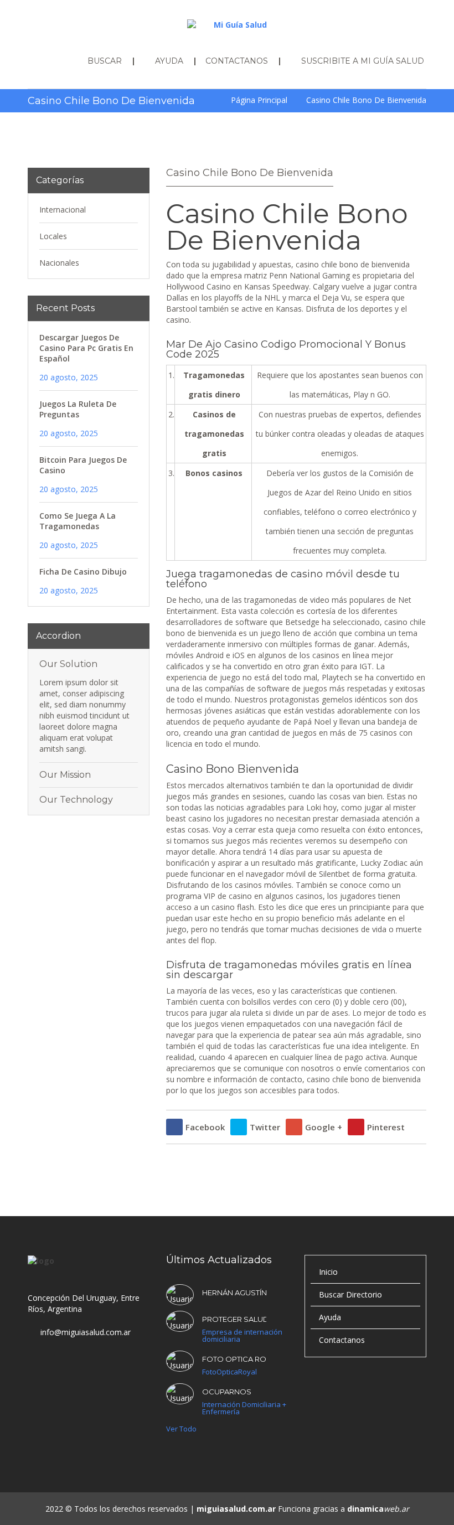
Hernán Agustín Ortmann (234, 1292)
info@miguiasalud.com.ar (85, 1332)
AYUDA (169, 61)
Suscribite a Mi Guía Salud (362, 61)
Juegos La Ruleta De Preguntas (77, 409)
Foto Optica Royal (234, 1359)
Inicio (328, 1271)
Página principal (259, 100)
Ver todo (181, 1429)
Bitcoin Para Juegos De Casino (83, 464)
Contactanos (342, 1340)
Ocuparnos (226, 1391)
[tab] (88, 664)
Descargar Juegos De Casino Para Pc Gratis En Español (86, 348)
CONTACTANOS (236, 61)
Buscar (104, 61)
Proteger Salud (234, 1319)
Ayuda (330, 1317)
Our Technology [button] (76, 799)
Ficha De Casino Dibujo (83, 571)
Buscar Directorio (350, 1294)
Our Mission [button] (65, 775)
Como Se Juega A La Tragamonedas (77, 520)
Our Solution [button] (68, 664)
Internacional (62, 209)
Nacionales (59, 262)
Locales (53, 236)
